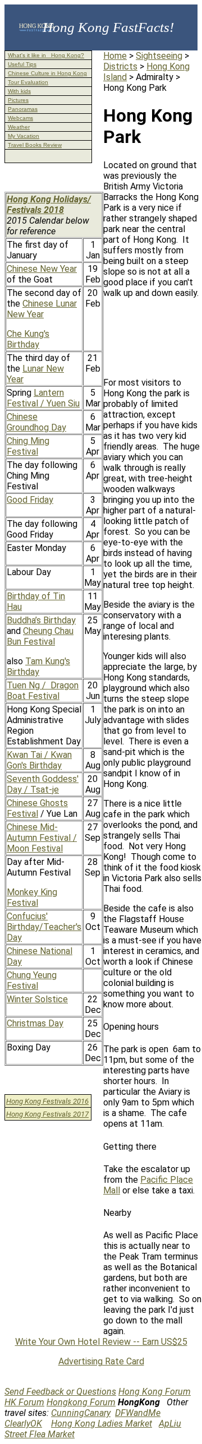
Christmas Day (35, 1023)
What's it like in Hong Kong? (46, 55)
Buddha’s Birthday (41, 620)
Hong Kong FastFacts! (108, 27)
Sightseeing (159, 55)
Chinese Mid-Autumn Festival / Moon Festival (42, 838)
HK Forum (24, 1402)
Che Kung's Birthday (28, 339)
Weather (19, 127)
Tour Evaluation (28, 82)
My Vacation (23, 136)
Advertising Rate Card (101, 1361)
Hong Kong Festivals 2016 (47, 1101)
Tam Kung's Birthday (38, 666)
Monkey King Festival (32, 897)
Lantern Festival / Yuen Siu (43, 398)
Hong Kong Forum (154, 1391)
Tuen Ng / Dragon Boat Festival (43, 690)
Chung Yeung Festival (32, 980)
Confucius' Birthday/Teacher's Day (44, 927)
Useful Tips (22, 64)
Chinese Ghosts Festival (37, 808)
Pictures (18, 100)
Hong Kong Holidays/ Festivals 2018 (49, 204)
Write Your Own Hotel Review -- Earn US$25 (101, 1341)
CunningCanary (81, 1413)
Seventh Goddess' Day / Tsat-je (43, 784)
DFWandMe (137, 1413)
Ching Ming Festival (28, 446)
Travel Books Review (35, 145)
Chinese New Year (42, 268)
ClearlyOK (23, 1423)
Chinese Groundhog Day (36, 422)
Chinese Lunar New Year (42, 309)
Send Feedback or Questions (60, 1391)
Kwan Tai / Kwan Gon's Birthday (39, 760)
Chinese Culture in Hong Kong (47, 73)
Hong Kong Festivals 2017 (47, 1114)
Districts (120, 66)
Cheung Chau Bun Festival (40, 636)
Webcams (20, 118)
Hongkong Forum (81, 1402)
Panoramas (23, 109)
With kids (19, 91)
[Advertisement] (152, 342)
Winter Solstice (37, 999)
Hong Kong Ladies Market (101, 1423)
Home (115, 55)
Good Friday (30, 499)
